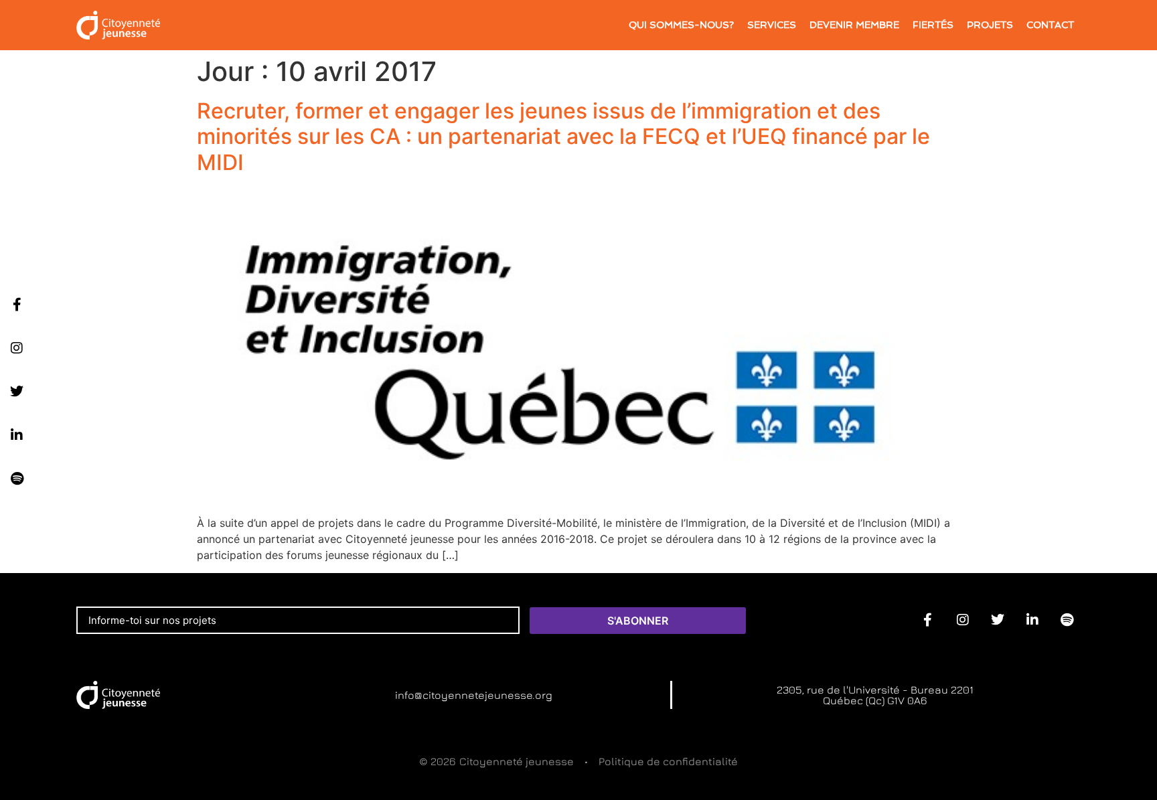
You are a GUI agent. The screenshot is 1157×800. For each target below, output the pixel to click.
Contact (1050, 24)
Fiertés (933, 24)
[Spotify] (16, 478)
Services (771, 24)
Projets (990, 24)
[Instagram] (16, 348)
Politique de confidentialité (668, 761)
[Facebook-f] (16, 304)
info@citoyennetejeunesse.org (473, 695)
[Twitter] (16, 391)
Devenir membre (854, 24)
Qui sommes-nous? (681, 24)
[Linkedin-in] (16, 435)
